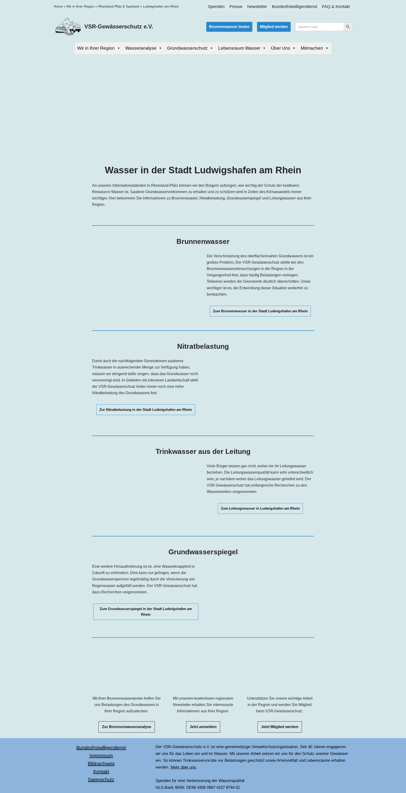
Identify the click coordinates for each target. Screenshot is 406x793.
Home (58, 6)
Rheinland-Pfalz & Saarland (118, 6)
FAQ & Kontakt (336, 6)
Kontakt (101, 771)
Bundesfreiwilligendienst (294, 6)
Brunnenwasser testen (229, 27)
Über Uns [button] (280, 48)
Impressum (101, 755)
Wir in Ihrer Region (80, 6)
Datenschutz (101, 779)
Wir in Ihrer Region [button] (96, 48)
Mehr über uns (183, 767)
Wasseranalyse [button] (140, 48)
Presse (235, 6)
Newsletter (257, 6)
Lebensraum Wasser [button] (239, 48)
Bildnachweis (101, 763)
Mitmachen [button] (312, 48)
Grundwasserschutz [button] (187, 48)
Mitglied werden (274, 27)
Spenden (216, 6)
